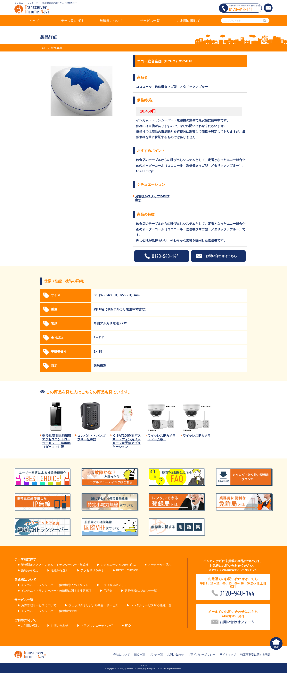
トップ (34, 20)
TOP (43, 48)
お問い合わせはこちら (221, 256)
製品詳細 (56, 48)
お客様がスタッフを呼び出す (152, 198)
